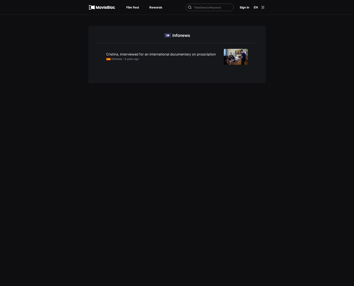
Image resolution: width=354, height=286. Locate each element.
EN (256, 7)
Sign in (244, 7)
